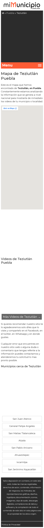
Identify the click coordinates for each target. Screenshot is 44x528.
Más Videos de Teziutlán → (22, 317)
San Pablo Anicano (22, 447)
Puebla (10, 13)
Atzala (22, 440)
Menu (7, 65)
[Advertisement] (22, 38)
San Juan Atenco (22, 419)
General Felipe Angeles (22, 426)
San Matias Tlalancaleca (22, 433)
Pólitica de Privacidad (11, 525)
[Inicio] (3, 13)
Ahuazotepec (22, 455)
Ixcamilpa (22, 462)
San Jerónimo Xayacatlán (22, 469)
